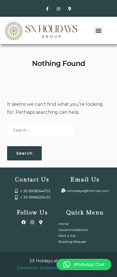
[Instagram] (58, 8)
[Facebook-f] (47, 8)
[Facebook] (23, 222)
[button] (98, 30)
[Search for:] (41, 130)
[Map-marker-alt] (69, 8)
